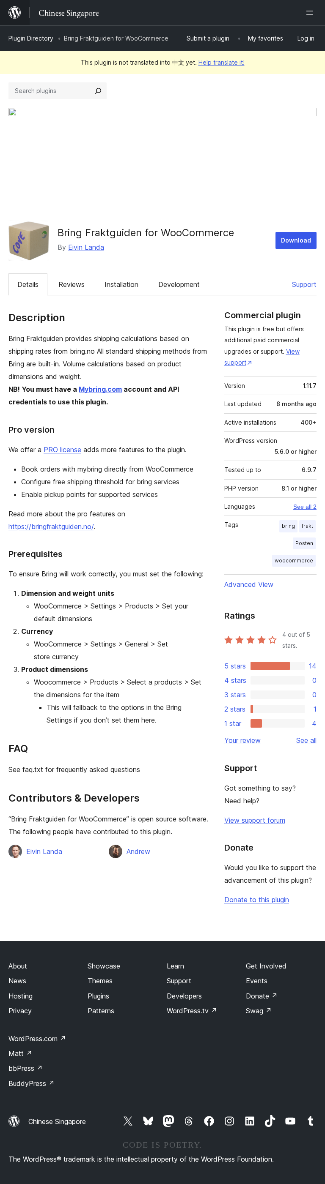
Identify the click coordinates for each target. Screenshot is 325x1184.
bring (288, 526)
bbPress (25, 1068)
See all (306, 740)
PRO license (62, 449)
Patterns (101, 1011)
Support (304, 284)
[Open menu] (311, 12)
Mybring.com (100, 389)
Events (256, 981)
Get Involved (266, 966)
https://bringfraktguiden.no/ (51, 526)
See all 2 (305, 506)
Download (296, 240)
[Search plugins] (98, 90)
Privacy (20, 1011)
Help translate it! (221, 62)
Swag (259, 1011)
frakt (307, 526)
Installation (121, 284)
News (17, 981)
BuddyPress (31, 1083)
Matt (20, 1053)
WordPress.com (37, 1038)
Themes (100, 981)
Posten (304, 543)
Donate (262, 996)
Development (179, 284)
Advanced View (248, 584)
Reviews (71, 284)
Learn (175, 966)
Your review (242, 740)
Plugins (98, 996)
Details (28, 284)
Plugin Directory (30, 38)
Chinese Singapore (57, 1121)
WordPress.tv (192, 1011)
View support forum (254, 820)
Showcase (104, 966)
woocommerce (294, 560)
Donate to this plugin (256, 899)
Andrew (138, 851)
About (17, 966)
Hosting (20, 996)
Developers (184, 996)
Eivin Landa (86, 247)
